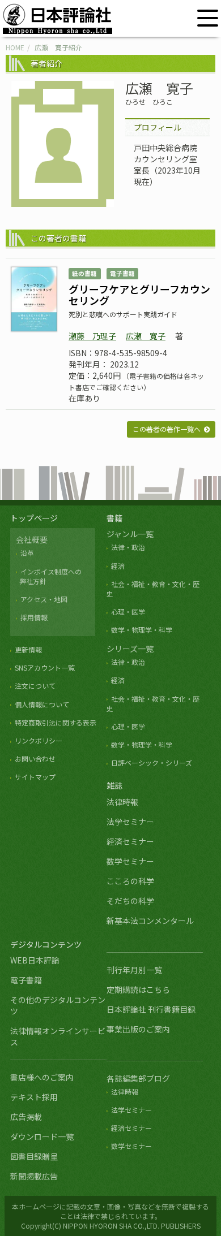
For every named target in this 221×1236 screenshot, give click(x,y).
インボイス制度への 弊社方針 (49, 576)
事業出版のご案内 (138, 1029)
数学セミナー (130, 861)
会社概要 (32, 539)
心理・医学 (128, 611)
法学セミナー (130, 821)
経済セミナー (130, 841)
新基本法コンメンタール (150, 920)
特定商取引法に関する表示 (55, 722)
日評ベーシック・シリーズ (151, 762)
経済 (118, 566)
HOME (15, 47)
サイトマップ (35, 776)
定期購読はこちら (138, 989)
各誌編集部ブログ (138, 1078)
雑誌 (114, 785)
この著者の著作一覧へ (167, 429)
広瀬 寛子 (145, 336)
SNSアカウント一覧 (45, 667)
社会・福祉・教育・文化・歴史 (153, 588)
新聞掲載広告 (34, 1176)
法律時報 (122, 801)
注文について (35, 685)
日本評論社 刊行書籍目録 (151, 1009)
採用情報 (34, 617)
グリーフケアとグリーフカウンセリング (139, 295)
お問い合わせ (35, 758)
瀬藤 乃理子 (92, 336)
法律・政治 (128, 547)
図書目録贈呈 (34, 1156)
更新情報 (28, 649)
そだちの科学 (130, 900)
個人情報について (42, 704)
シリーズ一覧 (130, 648)
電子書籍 (26, 980)
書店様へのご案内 (42, 1077)
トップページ (34, 518)
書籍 (114, 518)
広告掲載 (26, 1116)
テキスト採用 (34, 1097)
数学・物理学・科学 (141, 629)
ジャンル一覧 (130, 533)
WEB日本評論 (35, 960)
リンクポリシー (38, 740)
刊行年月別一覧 (134, 969)
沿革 (27, 553)
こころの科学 (130, 881)
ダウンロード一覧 (42, 1136)
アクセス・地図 (43, 599)
